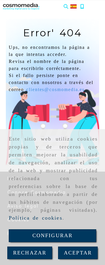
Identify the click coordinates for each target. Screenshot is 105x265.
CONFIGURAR (52, 235)
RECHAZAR (29, 253)
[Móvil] (82, 6)
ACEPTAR (78, 253)
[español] (73, 6)
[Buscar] (66, 6)
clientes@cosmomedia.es (55, 89)
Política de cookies (35, 218)
